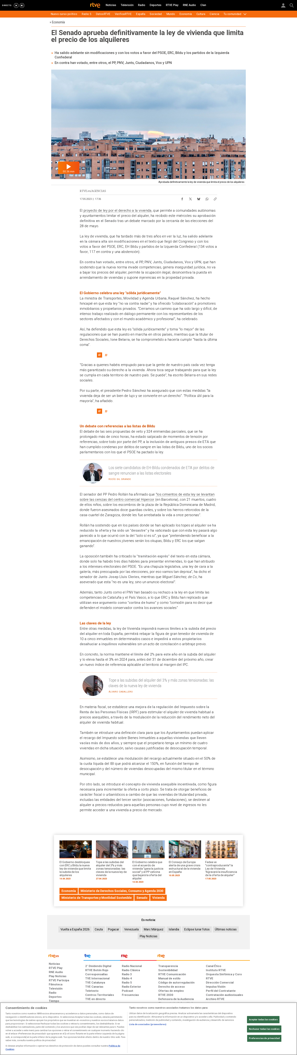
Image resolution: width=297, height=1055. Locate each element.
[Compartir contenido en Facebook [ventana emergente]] (182, 198)
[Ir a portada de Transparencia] (203, 957)
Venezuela (131, 929)
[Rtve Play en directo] (16, 5)
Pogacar (113, 929)
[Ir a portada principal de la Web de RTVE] (65, 955)
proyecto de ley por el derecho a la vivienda (117, 210)
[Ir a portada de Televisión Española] (102, 957)
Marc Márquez (153, 929)
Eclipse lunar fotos (197, 929)
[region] (148, 1028)
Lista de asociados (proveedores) (147, 1024)
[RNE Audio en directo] (22, 5)
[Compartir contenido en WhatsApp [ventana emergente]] (207, 198)
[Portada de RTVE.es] (95, 5)
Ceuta (99, 929)
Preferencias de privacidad (264, 1038)
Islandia (174, 929)
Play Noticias (148, 936)
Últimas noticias (226, 929)
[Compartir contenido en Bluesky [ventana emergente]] (199, 198)
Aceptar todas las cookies (263, 1019)
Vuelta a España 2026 (75, 929)
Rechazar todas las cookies (264, 1029)
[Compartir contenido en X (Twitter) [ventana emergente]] (190, 198)
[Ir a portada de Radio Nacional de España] (138, 957)
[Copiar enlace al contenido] (215, 198)
